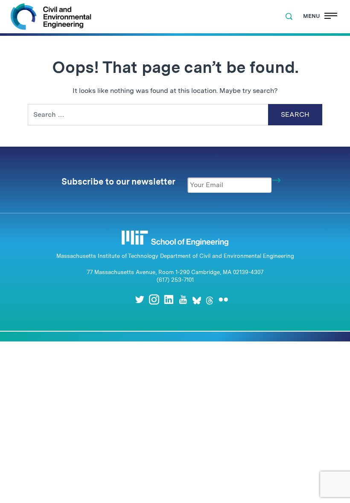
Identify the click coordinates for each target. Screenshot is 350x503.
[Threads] (209, 299)
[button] (289, 16)
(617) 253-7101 (175, 280)
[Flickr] (223, 299)
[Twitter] (139, 299)
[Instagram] (154, 299)
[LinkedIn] (168, 299)
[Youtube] (183, 299)
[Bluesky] (196, 299)
